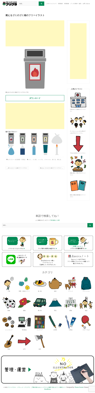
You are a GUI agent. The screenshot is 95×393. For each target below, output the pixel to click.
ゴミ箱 (34, 159)
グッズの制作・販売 (75, 3)
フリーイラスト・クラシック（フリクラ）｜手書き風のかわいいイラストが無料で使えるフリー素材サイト (37, 387)
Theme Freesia (79, 387)
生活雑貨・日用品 (20, 159)
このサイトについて (51, 3)
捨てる (54, 159)
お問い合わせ (86, 3)
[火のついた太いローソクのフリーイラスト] (56, 149)
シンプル (40, 159)
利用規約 (60, 3)
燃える (59, 159)
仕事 (58, 220)
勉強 (54, 220)
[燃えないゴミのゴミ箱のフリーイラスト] (11, 138)
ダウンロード (34, 98)
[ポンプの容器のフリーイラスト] (22, 149)
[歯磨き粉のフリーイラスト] (45, 149)
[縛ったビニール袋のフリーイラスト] (56, 138)
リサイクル (47, 159)
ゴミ (30, 159)
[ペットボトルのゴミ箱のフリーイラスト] (22, 138)
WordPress (47, 389)
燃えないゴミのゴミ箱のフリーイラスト (51, 168)
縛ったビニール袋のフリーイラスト (17, 168)
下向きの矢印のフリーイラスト (78, 153)
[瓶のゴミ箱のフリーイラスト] (45, 138)
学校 (51, 220)
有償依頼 (66, 3)
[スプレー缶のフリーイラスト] (34, 149)
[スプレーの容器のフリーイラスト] (11, 149)
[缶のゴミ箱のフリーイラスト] (34, 138)
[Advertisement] (35, 33)
